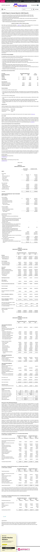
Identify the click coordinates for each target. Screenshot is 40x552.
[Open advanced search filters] (33, 9)
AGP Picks (2, 1)
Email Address (4, 544)
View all (38, 1)
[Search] (32, 9)
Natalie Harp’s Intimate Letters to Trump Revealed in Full (10, 1)
